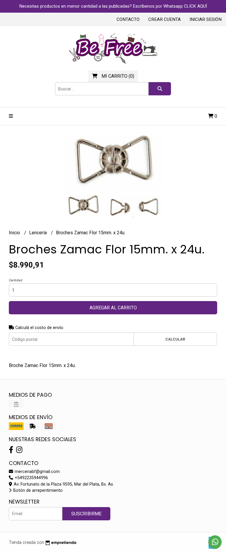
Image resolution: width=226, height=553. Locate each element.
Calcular (175, 339)
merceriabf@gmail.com (37, 471)
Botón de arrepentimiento (37, 490)
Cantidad (15, 280)
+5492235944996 (31, 477)
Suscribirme (86, 514)
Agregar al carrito (113, 307)
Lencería (38, 232)
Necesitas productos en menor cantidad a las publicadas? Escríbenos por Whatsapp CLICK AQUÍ (113, 6)
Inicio (15, 232)
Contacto (128, 19)
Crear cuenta (164, 19)
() (118, 76)
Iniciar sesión (206, 19)
